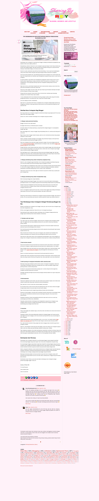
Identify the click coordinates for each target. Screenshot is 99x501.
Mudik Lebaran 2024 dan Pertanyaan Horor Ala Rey (71, 228)
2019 (66, 326)
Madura (30, 461)
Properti (22, 457)
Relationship (65, 456)
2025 (66, 189)
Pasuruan (41, 461)
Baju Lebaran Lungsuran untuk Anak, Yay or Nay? (71, 249)
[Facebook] (29, 377)
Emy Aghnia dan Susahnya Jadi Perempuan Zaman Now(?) (70, 210)
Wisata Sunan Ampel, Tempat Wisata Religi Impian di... (71, 242)
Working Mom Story (63, 33)
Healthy (22, 454)
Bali (72, 460)
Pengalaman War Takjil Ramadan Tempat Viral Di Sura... (71, 274)
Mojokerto (36, 461)
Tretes (69, 463)
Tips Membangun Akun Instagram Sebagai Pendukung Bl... (71, 305)
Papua (36, 463)
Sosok (65, 463)
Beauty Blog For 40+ (69, 171)
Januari (68, 320)
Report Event (62, 454)
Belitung (64, 461)
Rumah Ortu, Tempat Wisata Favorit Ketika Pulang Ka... (71, 235)
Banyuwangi (23, 460)
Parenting (40, 452)
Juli (67, 198)
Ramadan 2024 (41, 463)
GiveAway (34, 460)
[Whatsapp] (26, 377)
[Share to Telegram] (37, 377)
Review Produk (51, 454)
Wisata (29, 455)
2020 (66, 325)
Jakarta (42, 459)
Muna (32, 463)
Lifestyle (72, 31)
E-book (29, 460)
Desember (68, 191)
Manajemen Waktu (53, 460)
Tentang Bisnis (28, 452)
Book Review (64, 457)
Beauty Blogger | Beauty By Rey (70, 158)
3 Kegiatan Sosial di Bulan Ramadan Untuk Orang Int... (71, 246)
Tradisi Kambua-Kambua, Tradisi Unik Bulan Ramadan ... (71, 257)
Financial (46, 455)
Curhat (21, 461)
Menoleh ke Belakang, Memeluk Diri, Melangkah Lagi (71, 120)
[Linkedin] (34, 377)
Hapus (29, 403)
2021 (66, 324)
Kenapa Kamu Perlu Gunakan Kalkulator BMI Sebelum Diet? (71, 115)
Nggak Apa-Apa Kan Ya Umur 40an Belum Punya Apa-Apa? (71, 302)
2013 (66, 334)
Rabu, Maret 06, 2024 (41, 388)
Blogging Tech (37, 455)
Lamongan (27, 463)
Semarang (54, 463)
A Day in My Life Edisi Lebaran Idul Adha (70, 110)
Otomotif (61, 460)
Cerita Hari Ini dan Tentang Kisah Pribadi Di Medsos (71, 239)
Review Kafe (48, 463)
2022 (66, 322)
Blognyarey (67, 165)
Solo (55, 461)
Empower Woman (45, 31)
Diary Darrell (73, 456)
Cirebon (75, 460)
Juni (67, 199)
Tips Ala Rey (49, 457)
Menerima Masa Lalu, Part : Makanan (72, 217)
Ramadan (29, 457)
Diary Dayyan (73, 457)
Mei (67, 201)
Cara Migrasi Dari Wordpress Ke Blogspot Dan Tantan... (72, 291)
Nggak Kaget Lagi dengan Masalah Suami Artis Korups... (71, 214)
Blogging (64, 31)
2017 (66, 329)
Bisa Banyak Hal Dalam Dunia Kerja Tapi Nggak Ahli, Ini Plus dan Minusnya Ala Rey (70, 112)
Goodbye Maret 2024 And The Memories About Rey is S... (72, 206)
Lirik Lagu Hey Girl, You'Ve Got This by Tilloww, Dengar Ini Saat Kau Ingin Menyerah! (70, 179)
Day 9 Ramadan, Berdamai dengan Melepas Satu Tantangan (70, 253)
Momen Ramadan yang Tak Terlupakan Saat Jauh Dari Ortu (71, 264)
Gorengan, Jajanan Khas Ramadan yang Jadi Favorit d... (71, 281)
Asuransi (56, 457)
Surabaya (73, 452)
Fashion (37, 459)
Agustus (68, 197)
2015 (66, 332)
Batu (27, 459)
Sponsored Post (62, 451)
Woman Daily (68, 176)
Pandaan (69, 459)
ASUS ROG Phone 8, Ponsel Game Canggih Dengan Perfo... (71, 277)
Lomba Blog (72, 454)
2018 (66, 328)
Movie (57, 452)
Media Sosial (32, 380)
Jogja (47, 459)
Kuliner (64, 452)
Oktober (68, 194)
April (67, 202)
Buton (32, 459)
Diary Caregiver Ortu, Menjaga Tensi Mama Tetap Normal (70, 117)
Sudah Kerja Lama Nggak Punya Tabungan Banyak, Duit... (71, 309)
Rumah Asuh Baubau (48, 461)
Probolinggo (63, 459)
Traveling (31, 454)
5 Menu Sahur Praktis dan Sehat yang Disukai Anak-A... (72, 284)
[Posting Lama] (60, 442)
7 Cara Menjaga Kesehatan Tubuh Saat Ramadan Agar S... (71, 288)
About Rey (27, 31)
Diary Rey (55, 31)
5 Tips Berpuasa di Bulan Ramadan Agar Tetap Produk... (71, 295)
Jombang (22, 463)
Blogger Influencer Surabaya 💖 (27, 465)
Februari (68, 318)
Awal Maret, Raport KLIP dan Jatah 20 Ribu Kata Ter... (71, 316)
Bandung (59, 461)
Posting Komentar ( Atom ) (32, 444)
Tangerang (67, 460)
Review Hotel (29, 456)
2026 (66, 187)
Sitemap (35, 31)
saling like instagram (32, 249)
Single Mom (52, 33)
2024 (66, 190)
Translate (74, 66)
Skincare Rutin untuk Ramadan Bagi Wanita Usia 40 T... (71, 268)
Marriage (49, 452)
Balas (27, 403)
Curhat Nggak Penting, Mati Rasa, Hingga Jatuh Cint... (72, 298)
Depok (76, 461)
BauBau (22, 459)
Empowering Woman (68, 455)
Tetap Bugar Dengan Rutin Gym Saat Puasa (71, 271)
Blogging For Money (54, 456)
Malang (46, 460)
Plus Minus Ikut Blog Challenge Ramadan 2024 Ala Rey (71, 220)
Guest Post (40, 460)
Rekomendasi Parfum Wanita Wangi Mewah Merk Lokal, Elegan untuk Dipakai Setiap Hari (70, 161)
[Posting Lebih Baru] (21, 442)
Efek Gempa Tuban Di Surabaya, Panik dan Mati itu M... (71, 232)
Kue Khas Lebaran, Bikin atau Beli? (71, 225)
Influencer (26, 380)
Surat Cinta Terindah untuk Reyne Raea (70, 223)
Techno (22, 455)
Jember (26, 461)
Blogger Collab (70, 461)
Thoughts (33, 33)
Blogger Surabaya (54, 459)
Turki (73, 463)
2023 (66, 321)
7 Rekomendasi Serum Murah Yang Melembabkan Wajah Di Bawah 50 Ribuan (71, 173)
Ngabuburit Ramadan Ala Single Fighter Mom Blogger (71, 261)
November (68, 193)
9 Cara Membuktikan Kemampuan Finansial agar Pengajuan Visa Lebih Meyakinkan (71, 153)
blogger (28, 143)
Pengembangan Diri (55, 455)
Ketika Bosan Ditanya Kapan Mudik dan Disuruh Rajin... (71, 313)
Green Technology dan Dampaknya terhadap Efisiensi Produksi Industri (70, 167)
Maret (68, 203)
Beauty (45, 456)
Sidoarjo (75, 459)
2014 (66, 333)
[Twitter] (31, 377)
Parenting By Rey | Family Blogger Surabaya (70, 150)
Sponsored (42, 33)
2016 (66, 330)
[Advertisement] (49, 480)
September (69, 195)
